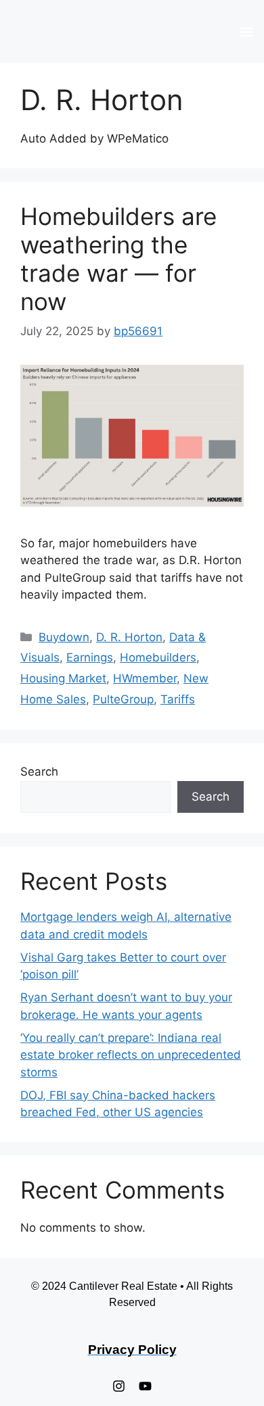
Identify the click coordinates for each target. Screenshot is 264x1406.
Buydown (64, 637)
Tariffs (177, 699)
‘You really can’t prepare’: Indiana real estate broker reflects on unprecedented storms (130, 1055)
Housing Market (63, 678)
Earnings (89, 657)
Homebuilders (158, 657)
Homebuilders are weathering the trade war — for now (118, 259)
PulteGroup (123, 699)
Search (39, 771)
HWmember (145, 678)
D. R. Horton (129, 637)
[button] (246, 31)
